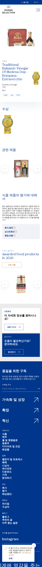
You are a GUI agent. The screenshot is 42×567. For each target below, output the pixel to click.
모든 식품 (12, 265)
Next (37, 168)
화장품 (5, 449)
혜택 (4, 462)
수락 (10, 558)
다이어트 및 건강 (11, 446)
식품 (4, 434)
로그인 (26, 2)
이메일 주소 (6, 385)
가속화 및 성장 (13, 400)
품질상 (4, 500)
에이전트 (7, 468)
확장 (5, 410)
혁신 (5, 421)
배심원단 (7, 494)
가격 (4, 475)
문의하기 (12, 352)
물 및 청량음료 (10, 440)
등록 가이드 (11, 327)
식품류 (5, 95)
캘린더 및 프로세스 (12, 459)
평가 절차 (9, 227)
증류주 (5, 443)
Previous (5, 168)
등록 (4, 456)
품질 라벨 (9, 235)
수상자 (5, 507)
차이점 (5, 504)
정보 (4, 484)
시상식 (5, 465)
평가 (4, 491)
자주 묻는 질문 (10, 523)
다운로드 (7, 472)
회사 (4, 488)
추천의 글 (7, 520)
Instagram (10, 539)
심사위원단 (9, 231)
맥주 (4, 437)
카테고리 (5, 430)
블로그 (4, 513)
